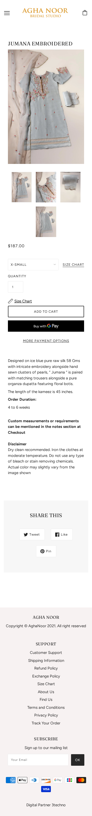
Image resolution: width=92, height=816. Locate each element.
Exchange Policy (46, 676)
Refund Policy (46, 668)
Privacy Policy (46, 715)
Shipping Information (46, 660)
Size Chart (46, 684)
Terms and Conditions (46, 707)
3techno (59, 805)
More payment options (46, 341)
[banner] (45, 13)
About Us (46, 692)
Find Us (46, 699)
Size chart (73, 265)
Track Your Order (46, 723)
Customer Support (46, 652)
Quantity (15, 276)
